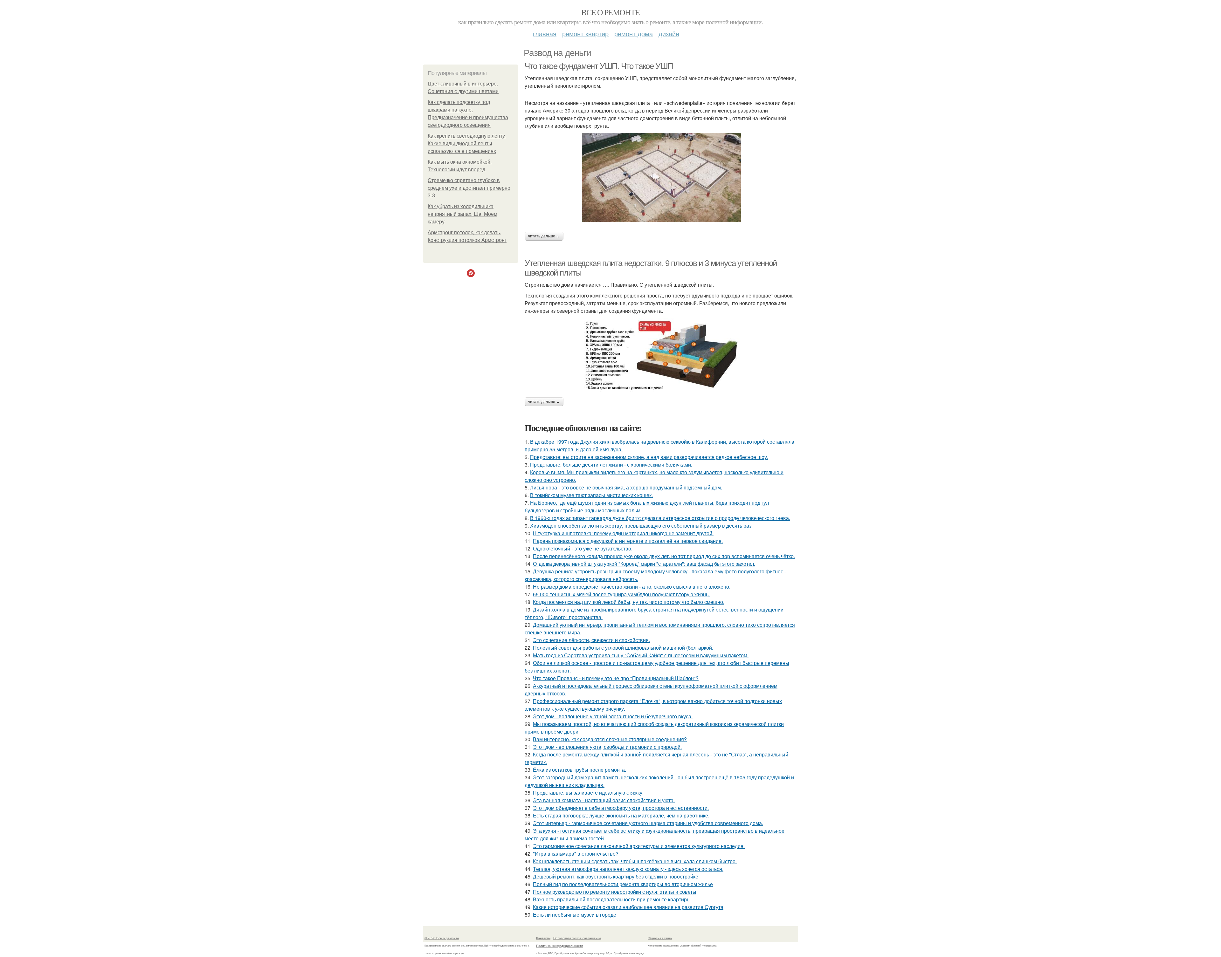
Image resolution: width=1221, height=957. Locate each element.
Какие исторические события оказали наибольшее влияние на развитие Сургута (628, 907)
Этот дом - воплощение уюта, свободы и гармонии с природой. (607, 746)
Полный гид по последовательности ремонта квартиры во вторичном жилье (623, 884)
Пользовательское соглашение (577, 938)
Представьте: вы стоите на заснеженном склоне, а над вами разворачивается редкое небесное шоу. (649, 457)
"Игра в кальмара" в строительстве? (575, 853)
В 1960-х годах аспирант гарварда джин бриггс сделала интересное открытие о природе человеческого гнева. (660, 518)
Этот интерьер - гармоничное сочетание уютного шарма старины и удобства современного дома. (648, 823)
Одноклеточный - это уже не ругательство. (582, 548)
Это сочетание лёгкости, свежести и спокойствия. (591, 640)
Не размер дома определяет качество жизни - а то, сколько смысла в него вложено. (631, 586)
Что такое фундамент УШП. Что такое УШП (599, 66)
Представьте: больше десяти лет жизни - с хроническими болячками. (611, 464)
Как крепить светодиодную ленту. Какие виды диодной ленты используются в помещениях (467, 143)
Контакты (543, 938)
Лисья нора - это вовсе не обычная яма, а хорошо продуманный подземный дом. (626, 487)
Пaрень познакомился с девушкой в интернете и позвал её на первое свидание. (628, 540)
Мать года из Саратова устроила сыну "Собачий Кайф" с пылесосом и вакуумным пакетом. (640, 655)
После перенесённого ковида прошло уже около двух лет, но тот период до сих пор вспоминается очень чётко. (664, 556)
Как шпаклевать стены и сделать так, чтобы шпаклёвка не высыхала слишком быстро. (635, 861)
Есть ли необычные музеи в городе (574, 914)
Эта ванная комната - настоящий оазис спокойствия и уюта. (604, 800)
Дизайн (669, 33)
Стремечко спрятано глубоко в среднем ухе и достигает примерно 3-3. (469, 188)
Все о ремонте (610, 12)
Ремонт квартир (585, 33)
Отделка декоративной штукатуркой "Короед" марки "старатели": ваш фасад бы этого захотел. (644, 563)
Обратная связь (660, 938)
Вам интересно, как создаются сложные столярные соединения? (610, 739)
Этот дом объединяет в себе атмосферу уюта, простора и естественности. (621, 807)
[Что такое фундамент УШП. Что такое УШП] (661, 177)
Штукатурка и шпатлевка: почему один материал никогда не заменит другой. (623, 533)
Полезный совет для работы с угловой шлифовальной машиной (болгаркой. (623, 647)
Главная (544, 33)
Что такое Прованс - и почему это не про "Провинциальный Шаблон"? (616, 678)
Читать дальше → (544, 236)
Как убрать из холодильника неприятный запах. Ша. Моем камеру (462, 214)
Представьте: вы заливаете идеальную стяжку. (588, 792)
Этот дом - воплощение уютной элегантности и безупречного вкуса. (613, 716)
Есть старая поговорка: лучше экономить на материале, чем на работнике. (621, 815)
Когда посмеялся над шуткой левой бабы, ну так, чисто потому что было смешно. (628, 601)
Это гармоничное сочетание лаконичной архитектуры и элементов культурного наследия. (639, 846)
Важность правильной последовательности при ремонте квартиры (612, 899)
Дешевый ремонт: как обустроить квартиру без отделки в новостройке (615, 876)
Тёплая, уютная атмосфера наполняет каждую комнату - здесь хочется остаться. (628, 868)
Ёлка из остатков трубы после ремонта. (579, 769)
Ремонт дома (633, 33)
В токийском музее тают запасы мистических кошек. (591, 495)
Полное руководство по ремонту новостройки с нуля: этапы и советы (614, 891)
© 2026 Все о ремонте (441, 938)
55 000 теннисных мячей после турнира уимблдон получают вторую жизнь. (621, 594)
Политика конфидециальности (559, 945)
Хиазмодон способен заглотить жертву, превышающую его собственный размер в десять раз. (641, 525)
